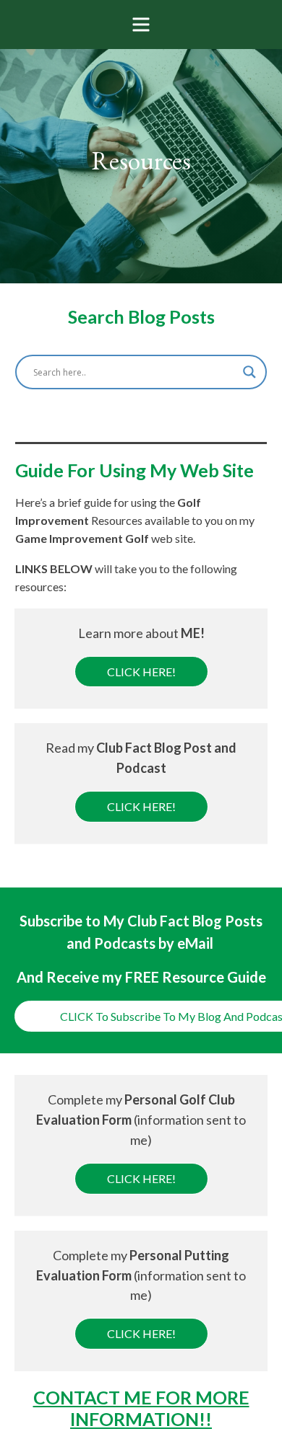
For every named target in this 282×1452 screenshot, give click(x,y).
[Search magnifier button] (249, 372)
